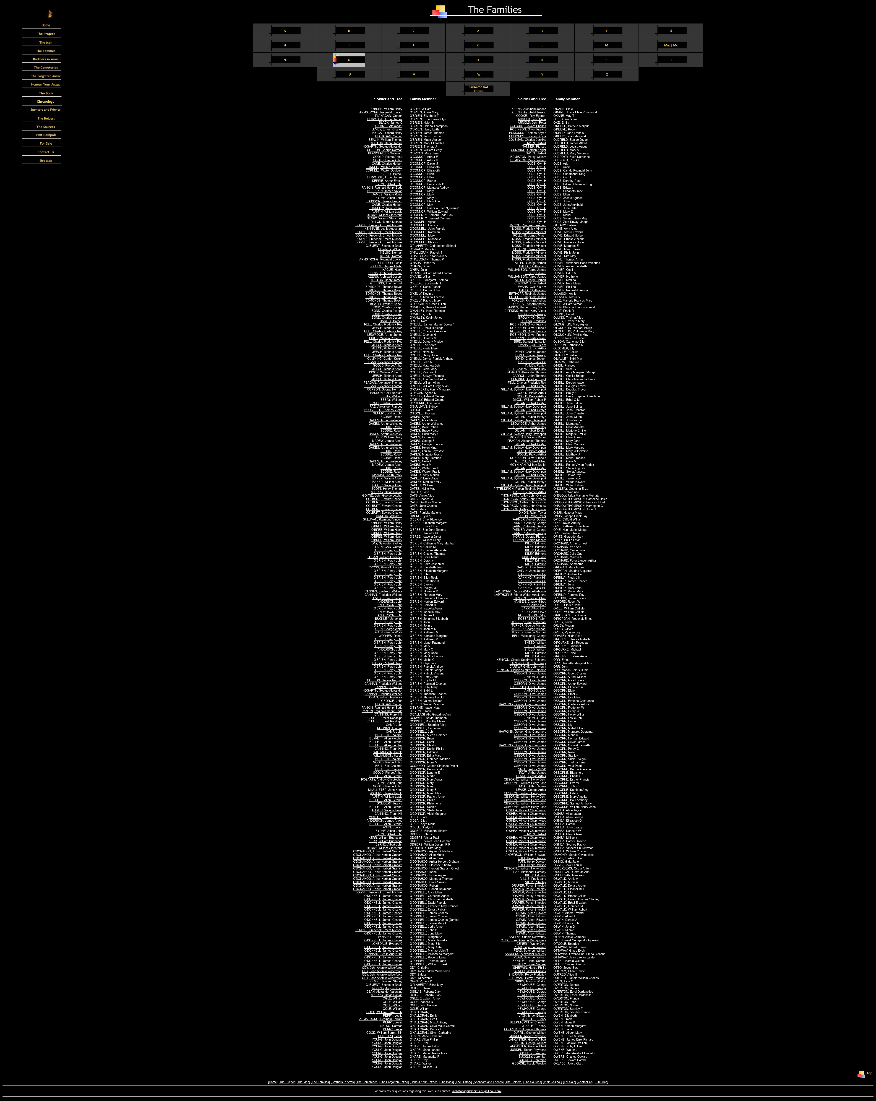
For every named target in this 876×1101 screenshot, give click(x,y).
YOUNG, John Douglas (387, 1039)
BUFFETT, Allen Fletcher (385, 738)
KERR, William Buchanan (385, 837)
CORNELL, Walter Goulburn (384, 167)
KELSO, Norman (391, 252)
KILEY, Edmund (535, 543)
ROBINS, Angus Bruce (387, 988)
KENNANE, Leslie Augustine (383, 228)
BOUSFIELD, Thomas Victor (383, 410)
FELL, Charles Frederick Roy (383, 324)
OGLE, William (392, 998)
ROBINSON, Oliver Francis (528, 129)
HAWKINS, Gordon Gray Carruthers (522, 704)
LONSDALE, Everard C (387, 943)
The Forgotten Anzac (394, 1082)
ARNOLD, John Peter (532, 119)
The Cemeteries (367, 1082)
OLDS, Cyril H (536, 163)
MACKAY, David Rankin (386, 492)
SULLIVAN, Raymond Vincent (382, 519)
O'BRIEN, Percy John (388, 550)
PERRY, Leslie (392, 1015)
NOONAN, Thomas (389, 728)
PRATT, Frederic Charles (386, 403)
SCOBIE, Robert (391, 417)
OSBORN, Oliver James (530, 673)
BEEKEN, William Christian (528, 1022)
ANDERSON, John (390, 601)
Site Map (601, 1082)
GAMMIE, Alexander (388, 126)
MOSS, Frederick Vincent (529, 228)
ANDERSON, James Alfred (384, 820)
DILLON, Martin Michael (386, 222)
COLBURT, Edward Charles (384, 499)
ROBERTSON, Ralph (532, 615)
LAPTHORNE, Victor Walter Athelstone (520, 591)
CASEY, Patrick (391, 174)
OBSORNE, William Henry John (525, 779)
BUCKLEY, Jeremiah (388, 618)
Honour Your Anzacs (424, 1082)
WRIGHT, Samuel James (385, 817)
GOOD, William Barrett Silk (384, 1012)
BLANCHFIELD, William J (385, 153)
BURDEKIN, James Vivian (384, 191)
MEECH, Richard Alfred (386, 328)
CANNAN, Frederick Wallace (383, 591)
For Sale (569, 1082)
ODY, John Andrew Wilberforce (382, 967)
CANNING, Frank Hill (388, 687)
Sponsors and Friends (488, 1082)
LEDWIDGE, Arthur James (384, 119)
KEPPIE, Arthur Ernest (387, 180)
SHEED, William (535, 639)
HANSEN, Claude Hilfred (530, 598)
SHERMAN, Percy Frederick (527, 974)
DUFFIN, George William (530, 1032)
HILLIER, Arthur (535, 348)
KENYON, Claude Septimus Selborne (521, 659)
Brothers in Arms (343, 1082)
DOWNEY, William (390, 249)
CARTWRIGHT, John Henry (528, 663)
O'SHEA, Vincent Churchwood (526, 810)
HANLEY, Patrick (391, 321)
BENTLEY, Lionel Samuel (529, 961)
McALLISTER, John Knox (385, 789)
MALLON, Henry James (386, 143)
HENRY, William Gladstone (384, 215)
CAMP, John (394, 724)
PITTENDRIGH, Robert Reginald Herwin (519, 488)
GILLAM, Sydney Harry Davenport (523, 389)
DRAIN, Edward (392, 827)
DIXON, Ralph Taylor (532, 512)
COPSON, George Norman (384, 150)
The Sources (532, 1082)
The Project (287, 1082)
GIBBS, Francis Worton (530, 981)
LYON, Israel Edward (532, 1015)
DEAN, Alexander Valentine (384, 991)
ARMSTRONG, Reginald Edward (380, 112)
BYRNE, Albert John (388, 184)
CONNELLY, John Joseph (385, 208)
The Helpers (513, 1082)
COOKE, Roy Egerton (531, 115)
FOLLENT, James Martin (386, 266)
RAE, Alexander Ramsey (386, 406)
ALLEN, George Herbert (530, 263)
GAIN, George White (388, 629)
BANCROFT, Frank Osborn (528, 687)
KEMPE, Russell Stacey (386, 981)
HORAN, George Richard (529, 536)
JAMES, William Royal (387, 194)
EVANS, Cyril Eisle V (532, 287)
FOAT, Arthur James (532, 772)
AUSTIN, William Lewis (387, 211)
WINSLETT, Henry (390, 937)
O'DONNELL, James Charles (383, 896)
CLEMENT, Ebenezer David (384, 245)
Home (273, 1082)
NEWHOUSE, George (531, 984)
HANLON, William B (389, 516)
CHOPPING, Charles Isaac (528, 338)
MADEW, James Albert (387, 440)
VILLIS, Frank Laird (533, 878)
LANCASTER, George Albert (527, 1039)
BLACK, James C (390, 122)
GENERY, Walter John (387, 413)
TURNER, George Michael (528, 622)
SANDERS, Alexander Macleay (525, 954)
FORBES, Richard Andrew (528, 300)
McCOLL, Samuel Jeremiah (528, 225)
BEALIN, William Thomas (385, 139)
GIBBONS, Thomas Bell (386, 283)
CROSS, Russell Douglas (385, 567)
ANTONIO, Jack (535, 677)
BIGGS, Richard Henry (387, 133)
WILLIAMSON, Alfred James (527, 269)
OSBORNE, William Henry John (525, 807)
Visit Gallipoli (552, 1082)
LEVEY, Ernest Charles (387, 129)
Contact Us (585, 1082)
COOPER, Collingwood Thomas (525, 1029)
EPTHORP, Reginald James (527, 293)
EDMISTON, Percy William (528, 157)
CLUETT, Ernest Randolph (385, 718)
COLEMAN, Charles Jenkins (527, 139)
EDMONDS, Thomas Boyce (383, 287)
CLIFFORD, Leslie (390, 263)
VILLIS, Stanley (535, 882)
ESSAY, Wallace (391, 396)
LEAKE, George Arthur (531, 776)
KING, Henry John (534, 557)
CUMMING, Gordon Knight (384, 358)
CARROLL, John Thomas (529, 375)
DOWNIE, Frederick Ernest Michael (378, 225)
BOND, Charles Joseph (387, 307)
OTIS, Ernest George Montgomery (523, 940)
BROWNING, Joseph (532, 314)
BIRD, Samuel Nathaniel (530, 341)
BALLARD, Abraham (532, 266)
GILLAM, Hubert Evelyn (530, 386)
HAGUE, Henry (392, 269)
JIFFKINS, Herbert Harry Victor (525, 307)
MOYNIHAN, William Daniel (528, 437)
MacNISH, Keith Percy (387, 475)
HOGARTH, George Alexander (382, 146)
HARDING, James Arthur (529, 492)
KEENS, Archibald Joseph (385, 273)
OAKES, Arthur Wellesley (385, 420)
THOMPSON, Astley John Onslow (523, 495)
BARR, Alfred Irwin (533, 605)
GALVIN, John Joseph (531, 567)
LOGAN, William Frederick (385, 557)
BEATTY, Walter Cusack (386, 304)
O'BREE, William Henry (386, 109)
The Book (446, 1082)
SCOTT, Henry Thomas (386, 488)
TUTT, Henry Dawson (532, 858)
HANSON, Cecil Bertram (386, 393)
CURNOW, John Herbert (530, 283)
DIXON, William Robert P (385, 338)
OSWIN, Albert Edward (531, 913)
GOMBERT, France (389, 803)
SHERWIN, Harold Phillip (529, 967)
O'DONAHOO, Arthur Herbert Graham (377, 851)
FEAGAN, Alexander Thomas (383, 362)
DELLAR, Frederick (533, 321)
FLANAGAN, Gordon (388, 115)
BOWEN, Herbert (535, 143)
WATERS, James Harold (386, 793)
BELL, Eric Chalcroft (388, 735)
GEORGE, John (391, 701)
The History (463, 1082)
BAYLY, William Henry (387, 437)
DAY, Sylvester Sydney (387, 543)
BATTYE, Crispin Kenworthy (527, 937)
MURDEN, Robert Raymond (527, 1036)
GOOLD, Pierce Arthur (387, 157)
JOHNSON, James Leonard (384, 201)
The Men (303, 1082)
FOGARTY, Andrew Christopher (381, 779)
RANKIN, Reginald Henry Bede (382, 187)
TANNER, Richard (534, 146)
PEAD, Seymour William (530, 947)
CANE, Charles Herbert (387, 163)
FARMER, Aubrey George (529, 519)
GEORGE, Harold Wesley (529, 1063)
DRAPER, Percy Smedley (529, 885)
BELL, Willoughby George (529, 636)
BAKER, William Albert (387, 478)
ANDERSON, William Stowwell (526, 854)
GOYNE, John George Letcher (382, 495)
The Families (320, 1082)
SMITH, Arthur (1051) (532, 769)
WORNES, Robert (390, 636)
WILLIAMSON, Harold (387, 752)
